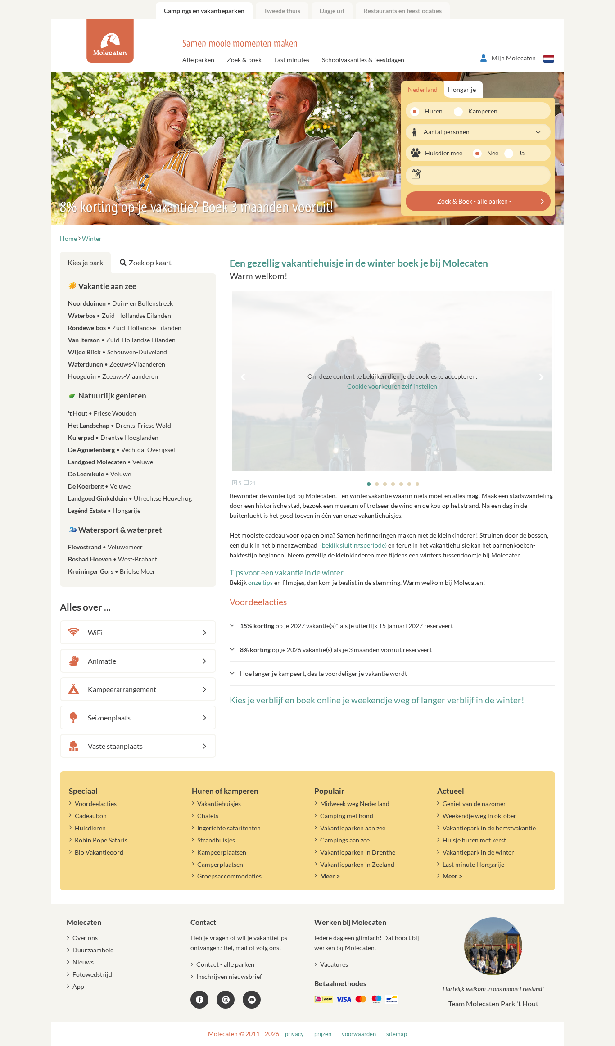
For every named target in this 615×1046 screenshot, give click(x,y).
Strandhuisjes (216, 840)
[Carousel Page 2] (377, 484)
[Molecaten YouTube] (252, 1000)
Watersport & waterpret (119, 529)
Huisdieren (90, 828)
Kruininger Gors (111, 571)
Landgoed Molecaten (110, 462)
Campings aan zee (345, 840)
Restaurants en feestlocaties (403, 10)
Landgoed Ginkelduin (130, 498)
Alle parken (198, 59)
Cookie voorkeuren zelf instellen (392, 386)
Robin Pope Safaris (101, 840)
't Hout (102, 413)
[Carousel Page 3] (385, 484)
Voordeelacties (96, 803)
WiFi (95, 632)
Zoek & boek (244, 59)
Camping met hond (346, 816)
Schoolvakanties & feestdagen (363, 59)
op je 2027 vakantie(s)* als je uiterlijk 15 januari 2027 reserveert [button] (346, 625)
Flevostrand (105, 547)
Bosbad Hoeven (112, 559)
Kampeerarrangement (122, 689)
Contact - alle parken (225, 964)
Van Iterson (122, 340)
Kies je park (85, 262)
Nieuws (83, 962)
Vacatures (334, 964)
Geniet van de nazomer (474, 803)
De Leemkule (99, 474)
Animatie (102, 661)
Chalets (207, 816)
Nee (492, 153)
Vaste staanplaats (115, 746)
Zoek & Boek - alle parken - (474, 201)
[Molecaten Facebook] (199, 1000)
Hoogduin (113, 376)
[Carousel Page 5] (401, 484)
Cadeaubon (91, 816)
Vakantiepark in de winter (478, 852)
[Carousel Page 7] (417, 484)
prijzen (322, 1034)
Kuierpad (113, 437)
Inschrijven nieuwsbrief (229, 976)
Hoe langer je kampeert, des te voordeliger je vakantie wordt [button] (323, 673)
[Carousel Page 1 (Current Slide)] (369, 484)
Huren (434, 111)
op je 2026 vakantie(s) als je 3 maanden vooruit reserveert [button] (336, 649)
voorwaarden (359, 1034)
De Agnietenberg (121, 449)
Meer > (330, 876)
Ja (522, 153)
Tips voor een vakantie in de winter (287, 572)
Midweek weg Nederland (354, 803)
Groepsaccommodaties (229, 876)
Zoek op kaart (150, 262)
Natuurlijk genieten (111, 395)
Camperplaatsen (220, 864)
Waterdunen (116, 364)
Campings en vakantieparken (204, 10)
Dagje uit (332, 10)
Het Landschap (119, 425)
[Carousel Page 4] (393, 484)
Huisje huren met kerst (474, 840)
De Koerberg (99, 486)
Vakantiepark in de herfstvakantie (489, 828)
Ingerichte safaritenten (229, 828)
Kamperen (480, 111)
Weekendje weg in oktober (479, 816)
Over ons (85, 938)
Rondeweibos (124, 327)
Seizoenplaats (109, 717)
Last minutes (291, 59)
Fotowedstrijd (92, 974)
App (78, 986)
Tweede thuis (282, 10)
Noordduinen (120, 303)
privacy (294, 1034)
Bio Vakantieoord (99, 852)
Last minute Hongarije (473, 864)
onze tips (260, 582)
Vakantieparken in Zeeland (357, 864)
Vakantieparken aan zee (352, 828)
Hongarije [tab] (462, 89)
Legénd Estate (104, 510)
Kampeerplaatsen (221, 852)
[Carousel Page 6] (409, 484)
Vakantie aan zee (106, 286)
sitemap (396, 1034)
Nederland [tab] (423, 89)
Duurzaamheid (93, 950)
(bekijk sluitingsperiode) (353, 545)
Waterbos (119, 315)
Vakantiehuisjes (219, 803)
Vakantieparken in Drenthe (357, 852)
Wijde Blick (117, 352)
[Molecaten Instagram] (226, 1000)
